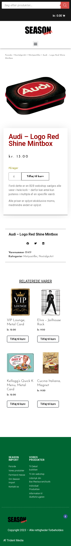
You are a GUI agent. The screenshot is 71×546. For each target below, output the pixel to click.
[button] (35, 44)
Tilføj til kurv (35, 176)
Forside (8, 55)
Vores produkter (36, 458)
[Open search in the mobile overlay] (35, 5)
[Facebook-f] (65, 516)
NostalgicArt (20, 55)
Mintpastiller (34, 55)
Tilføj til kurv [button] (18, 339)
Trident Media (15, 540)
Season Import (14, 458)
